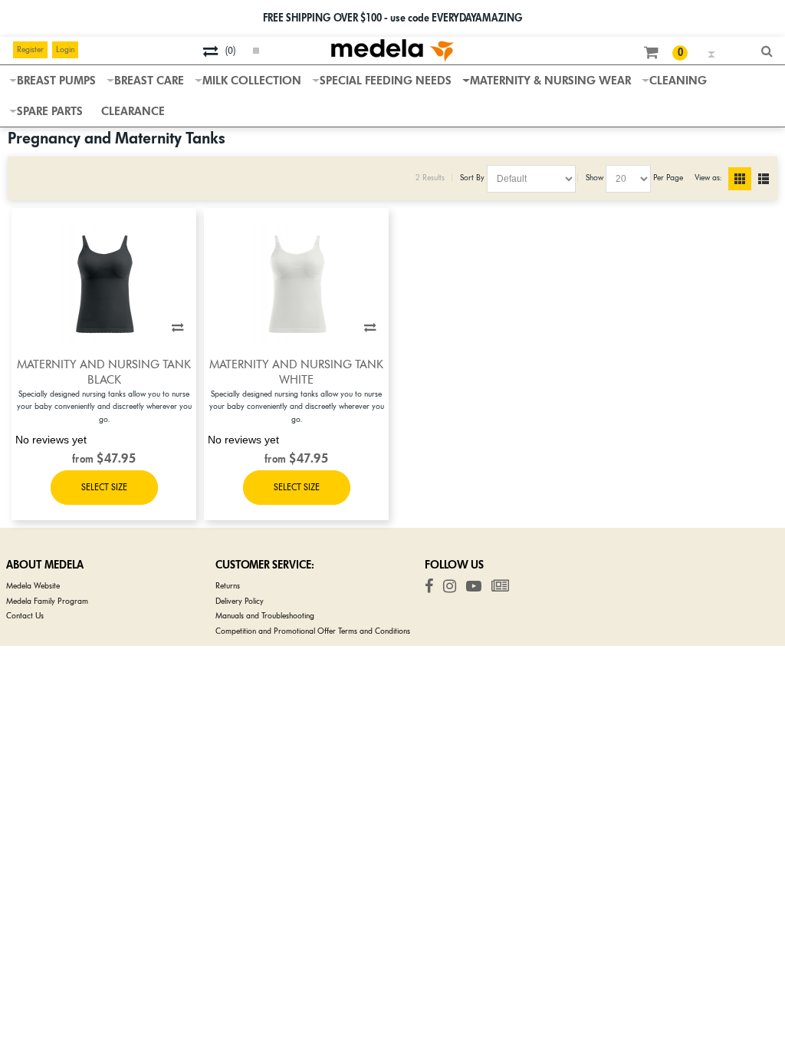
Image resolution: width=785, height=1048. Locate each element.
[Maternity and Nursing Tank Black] (103, 284)
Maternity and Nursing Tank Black (104, 372)
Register (30, 49)
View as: (708, 178)
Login (65, 49)
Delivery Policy (239, 601)
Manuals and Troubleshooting (264, 616)
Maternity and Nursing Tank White (296, 372)
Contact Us (25, 616)
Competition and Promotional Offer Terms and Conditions (312, 631)
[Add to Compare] (177, 327)
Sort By (472, 178)
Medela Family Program (47, 601)
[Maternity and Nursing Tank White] (296, 284)
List (769, 178)
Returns (227, 586)
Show (594, 178)
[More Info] (104, 487)
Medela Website (33, 586)
